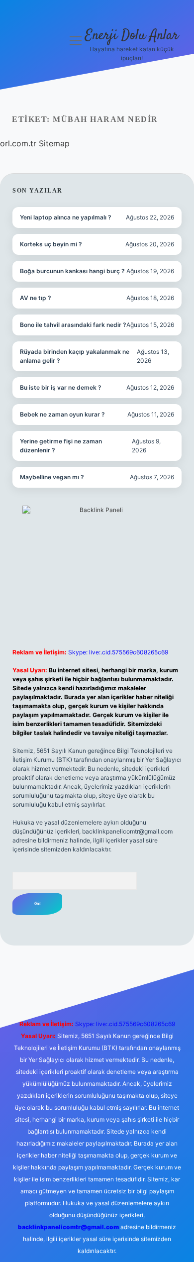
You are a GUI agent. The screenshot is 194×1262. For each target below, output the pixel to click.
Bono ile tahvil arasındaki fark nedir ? (73, 324)
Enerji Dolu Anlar (132, 36)
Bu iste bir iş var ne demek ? (60, 387)
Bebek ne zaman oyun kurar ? (62, 414)
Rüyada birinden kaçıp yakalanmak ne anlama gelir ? (74, 356)
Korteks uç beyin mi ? (51, 244)
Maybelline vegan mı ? (52, 477)
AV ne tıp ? (35, 298)
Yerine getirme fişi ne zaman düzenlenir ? (61, 445)
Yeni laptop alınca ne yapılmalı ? (65, 217)
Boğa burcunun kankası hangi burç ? (72, 271)
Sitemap (54, 143)
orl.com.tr (18, 143)
